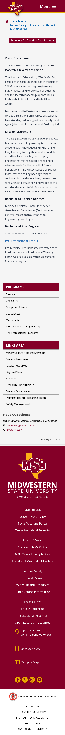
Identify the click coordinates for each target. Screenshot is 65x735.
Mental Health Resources (33, 585)
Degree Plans (14, 372)
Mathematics (13, 320)
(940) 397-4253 (14, 429)
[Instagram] (32, 679)
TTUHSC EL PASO (32, 723)
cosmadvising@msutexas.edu (21, 425)
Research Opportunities (20, 385)
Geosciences (13, 313)
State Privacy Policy (32, 516)
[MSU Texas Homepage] (7, 21)
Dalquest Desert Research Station (26, 397)
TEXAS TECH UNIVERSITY (33, 712)
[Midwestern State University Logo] (32, 473)
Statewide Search (32, 578)
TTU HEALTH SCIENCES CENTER (32, 717)
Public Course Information (32, 592)
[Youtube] (39, 679)
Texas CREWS (32, 602)
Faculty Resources (16, 365)
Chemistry (12, 300)
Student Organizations (19, 391)
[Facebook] (17, 679)
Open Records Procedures (32, 622)
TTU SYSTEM (32, 706)
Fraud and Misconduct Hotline (32, 561)
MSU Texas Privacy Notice (32, 554)
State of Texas (32, 540)
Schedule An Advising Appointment (32, 40)
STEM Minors (14, 378)
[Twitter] (25, 679)
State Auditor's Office (32, 547)
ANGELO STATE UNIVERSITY (32, 728)
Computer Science (16, 307)
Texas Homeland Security (32, 530)
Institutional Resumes (32, 615)
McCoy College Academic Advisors (25, 352)
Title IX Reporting (32, 609)
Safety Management (18, 404)
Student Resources (17, 359)
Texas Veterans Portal (32, 523)
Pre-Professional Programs (22, 333)
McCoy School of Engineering (23, 326)
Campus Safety (32, 571)
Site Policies (32, 510)
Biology (10, 294)
